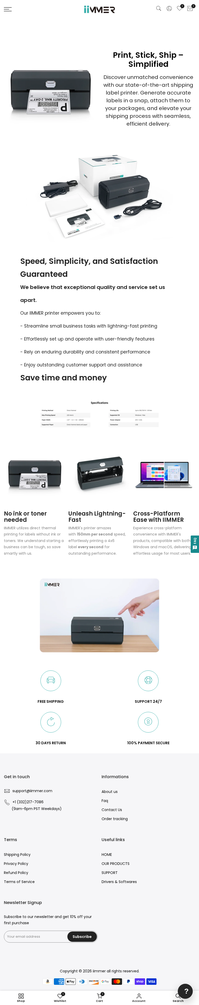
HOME (107, 854)
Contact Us (112, 809)
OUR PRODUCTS (116, 863)
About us (110, 791)
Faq (105, 800)
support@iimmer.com (32, 790)
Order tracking (115, 818)
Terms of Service (19, 881)
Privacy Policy (16, 863)
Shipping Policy (17, 854)
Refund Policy (16, 872)
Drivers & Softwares (119, 881)
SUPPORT (110, 872)
